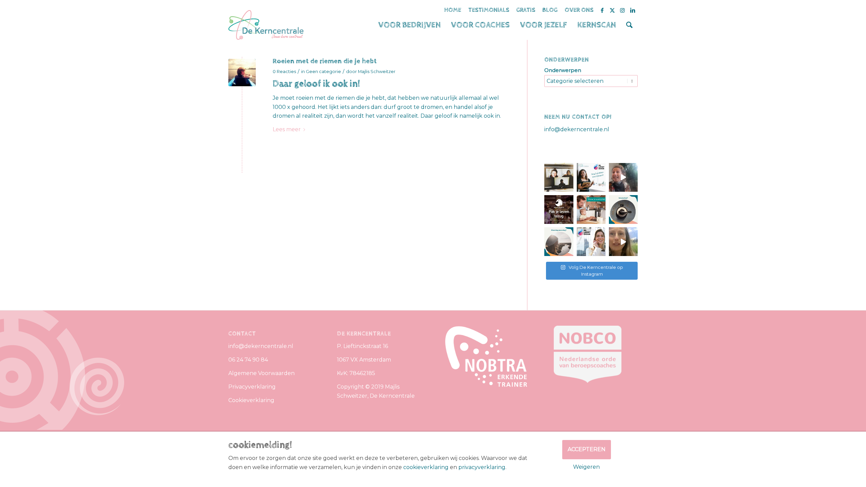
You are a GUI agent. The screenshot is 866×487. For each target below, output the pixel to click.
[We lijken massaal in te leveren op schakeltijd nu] (623, 209)
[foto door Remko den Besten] (242, 72)
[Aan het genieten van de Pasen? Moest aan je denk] (558, 209)
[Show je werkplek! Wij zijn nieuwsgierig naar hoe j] (591, 209)
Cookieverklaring (251, 400)
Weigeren (586, 467)
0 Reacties (284, 71)
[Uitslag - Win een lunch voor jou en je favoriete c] (623, 177)
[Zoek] (629, 25)
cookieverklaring (426, 467)
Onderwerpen (562, 70)
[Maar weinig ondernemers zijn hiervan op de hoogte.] (623, 241)
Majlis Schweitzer (376, 71)
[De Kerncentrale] (265, 25)
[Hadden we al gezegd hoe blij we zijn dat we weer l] (558, 177)
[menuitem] (409, 25)
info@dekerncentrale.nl (576, 129)
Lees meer (287, 129)
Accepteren (587, 449)
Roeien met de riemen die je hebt (325, 61)
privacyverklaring (481, 467)
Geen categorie (323, 71)
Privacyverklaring (252, 387)
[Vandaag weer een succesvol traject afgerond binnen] (591, 177)
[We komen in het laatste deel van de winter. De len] (558, 241)
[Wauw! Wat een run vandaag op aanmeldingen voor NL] (591, 241)
